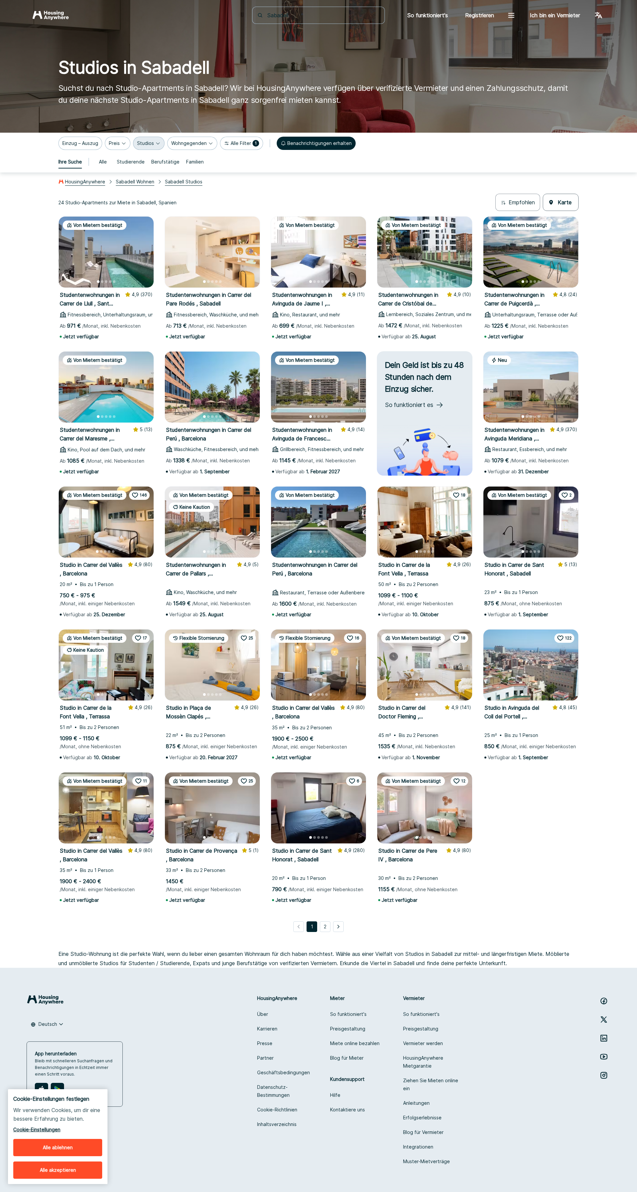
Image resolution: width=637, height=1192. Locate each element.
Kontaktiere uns (347, 1109)
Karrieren (267, 1028)
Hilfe (335, 1095)
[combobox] (322, 15)
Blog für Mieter (347, 1058)
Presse (264, 1043)
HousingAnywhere (85, 181)
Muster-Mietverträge (426, 1161)
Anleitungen (416, 1103)
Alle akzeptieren (58, 1170)
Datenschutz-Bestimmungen (273, 1091)
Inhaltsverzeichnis (277, 1124)
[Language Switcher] (598, 15)
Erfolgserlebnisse (422, 1117)
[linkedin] (603, 1038)
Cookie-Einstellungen (36, 1129)
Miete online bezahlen (355, 1043)
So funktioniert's (348, 1014)
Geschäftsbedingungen (283, 1072)
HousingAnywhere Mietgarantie (423, 1062)
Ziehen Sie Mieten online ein (430, 1084)
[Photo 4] (110, 282)
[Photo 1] (98, 282)
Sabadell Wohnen (135, 181)
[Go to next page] (338, 926)
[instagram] (603, 1075)
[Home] (50, 15)
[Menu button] (511, 15)
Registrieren (479, 15)
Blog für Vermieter (423, 1132)
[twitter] (603, 1019)
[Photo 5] (114, 282)
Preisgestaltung (347, 1028)
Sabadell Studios (183, 181)
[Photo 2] (102, 282)
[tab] (70, 161)
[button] (80, 143)
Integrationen (418, 1147)
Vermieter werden (423, 1043)
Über (262, 1014)
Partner (265, 1058)
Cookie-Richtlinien (277, 1109)
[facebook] (603, 1001)
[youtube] (603, 1056)
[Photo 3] (106, 282)
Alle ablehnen (58, 1147)
